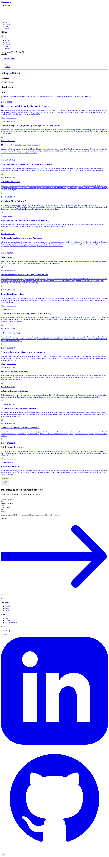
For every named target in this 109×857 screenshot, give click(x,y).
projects (7, 24)
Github (7, 67)
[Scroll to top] (3, 854)
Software (87, 96)
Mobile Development (65, 96)
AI (4, 96)
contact (7, 28)
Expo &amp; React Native (35, 96)
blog (6, 26)
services (7, 5)
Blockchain (10, 96)
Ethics (24, 96)
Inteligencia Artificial (51, 96)
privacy (7, 631)
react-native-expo (11, 622)
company (8, 22)
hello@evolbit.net (10, 73)
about (7, 608)
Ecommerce (18, 96)
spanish (10, 82)
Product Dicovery (78, 96)
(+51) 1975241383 (9, 59)
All (2, 96)
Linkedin (8, 65)
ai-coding (8, 620)
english (4, 82)
